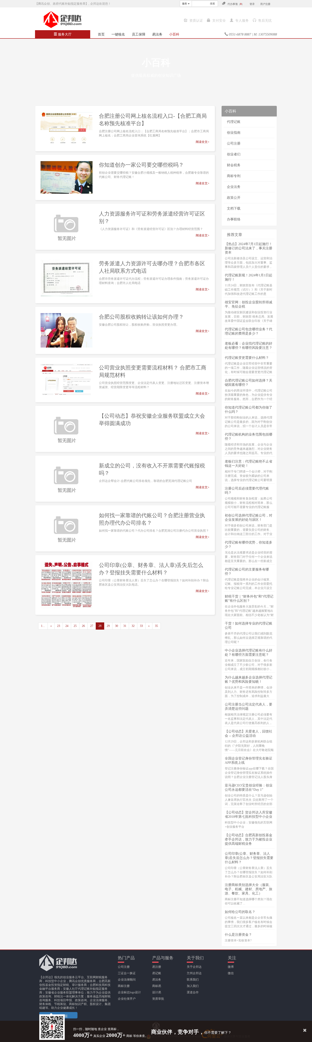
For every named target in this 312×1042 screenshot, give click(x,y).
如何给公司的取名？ (240, 912)
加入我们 (193, 986)
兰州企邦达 (194, 973)
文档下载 (233, 208)
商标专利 (233, 176)
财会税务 (233, 165)
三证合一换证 (127, 973)
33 (141, 625)
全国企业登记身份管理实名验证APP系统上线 (248, 760)
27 (91, 625)
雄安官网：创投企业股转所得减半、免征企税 (248, 304)
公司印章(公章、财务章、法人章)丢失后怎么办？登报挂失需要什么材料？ (249, 858)
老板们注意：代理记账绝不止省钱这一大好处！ (248, 463)
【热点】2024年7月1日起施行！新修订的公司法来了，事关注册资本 (248, 248)
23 (58, 625)
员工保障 (138, 34)
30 (116, 625)
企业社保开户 (127, 998)
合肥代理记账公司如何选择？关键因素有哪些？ (248, 382)
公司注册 (233, 143)
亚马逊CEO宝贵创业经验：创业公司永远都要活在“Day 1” (249, 787)
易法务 (157, 34)
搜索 (212, 3)
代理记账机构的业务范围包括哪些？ (248, 436)
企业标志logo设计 (129, 992)
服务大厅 (64, 34)
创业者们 (233, 154)
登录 (252, 4)
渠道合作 (193, 992)
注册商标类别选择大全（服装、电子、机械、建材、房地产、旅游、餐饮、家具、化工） (248, 889)
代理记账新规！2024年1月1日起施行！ (248, 277)
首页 (101, 34)
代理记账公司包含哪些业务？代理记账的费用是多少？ (248, 331)
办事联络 (233, 219)
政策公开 (233, 197)
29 (108, 625)
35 (156, 625)
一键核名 (118, 34)
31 (124, 625)
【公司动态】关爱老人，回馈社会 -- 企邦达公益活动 (248, 733)
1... (43, 625)
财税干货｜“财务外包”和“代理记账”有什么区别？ (249, 598)
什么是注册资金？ (238, 934)
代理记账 (233, 122)
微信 (231, 973)
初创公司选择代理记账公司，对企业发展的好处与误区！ (248, 517)
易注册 (156, 966)
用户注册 (265, 4)
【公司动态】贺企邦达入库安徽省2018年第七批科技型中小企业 (248, 814)
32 (133, 625)
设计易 (156, 992)
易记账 (156, 973)
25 (75, 625)
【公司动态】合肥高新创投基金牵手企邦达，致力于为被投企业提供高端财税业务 (248, 839)
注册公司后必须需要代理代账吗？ (247, 490)
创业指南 (233, 132)
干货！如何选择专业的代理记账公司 (248, 625)
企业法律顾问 (127, 979)
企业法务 (233, 187)
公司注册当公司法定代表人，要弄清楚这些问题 (248, 706)
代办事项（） (236, 4)
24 (66, 625)
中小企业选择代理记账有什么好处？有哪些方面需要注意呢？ (248, 652)
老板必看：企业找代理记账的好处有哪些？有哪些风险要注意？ (248, 345)
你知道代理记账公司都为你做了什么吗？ (248, 409)
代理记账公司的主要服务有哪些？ (247, 571)
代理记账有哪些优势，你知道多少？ (248, 544)
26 (83, 625)
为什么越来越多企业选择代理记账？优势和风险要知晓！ (248, 679)
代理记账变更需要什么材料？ (247, 357)
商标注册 (124, 986)
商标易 (156, 986)
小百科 (174, 34)
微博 (231, 966)
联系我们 (193, 979)
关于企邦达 (194, 966)
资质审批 (158, 998)
